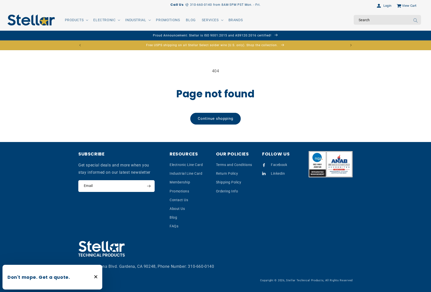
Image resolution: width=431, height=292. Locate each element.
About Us (177, 209)
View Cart (409, 5)
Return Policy (227, 173)
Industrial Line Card (186, 173)
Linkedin (278, 173)
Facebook (279, 165)
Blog (173, 217)
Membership (180, 182)
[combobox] (387, 20)
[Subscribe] (148, 186)
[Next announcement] (350, 45)
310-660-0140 (201, 266)
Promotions (179, 191)
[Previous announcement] (80, 45)
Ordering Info (227, 191)
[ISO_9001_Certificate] (331, 164)
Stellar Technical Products (304, 280)
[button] (76, 20)
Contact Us (179, 200)
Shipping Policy (228, 182)
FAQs (174, 226)
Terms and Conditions (234, 165)
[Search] (415, 20)
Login (387, 5)
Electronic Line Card (186, 165)
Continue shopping (215, 118)
